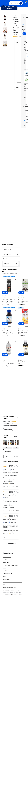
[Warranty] (16, 263)
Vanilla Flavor (6, 570)
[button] (16, 44)
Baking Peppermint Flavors (9, 587)
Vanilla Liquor (6, 559)
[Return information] (23, 31)
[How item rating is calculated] (18, 425)
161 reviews (11, 423)
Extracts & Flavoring (7, 573)
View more (9, 370)
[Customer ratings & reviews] (18, 417)
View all (15, 436)
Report (17, 486)
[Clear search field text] (18, 3)
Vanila (4, 568)
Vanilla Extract (6, 579)
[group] (19, 37)
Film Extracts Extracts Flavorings (10, 565)
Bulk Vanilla (6, 562)
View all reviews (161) (11, 543)
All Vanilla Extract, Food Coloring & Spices (12, 582)
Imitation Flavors (7, 557)
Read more (5, 477)
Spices (4, 584)
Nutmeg (5, 576)
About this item (7, 244)
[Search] (20, 3)
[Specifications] (18, 254)
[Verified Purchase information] (14, 466)
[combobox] (16, 3)
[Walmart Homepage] (6, 3)
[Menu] (2, 3)
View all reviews (8, 429)
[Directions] (18, 259)
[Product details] (18, 249)
